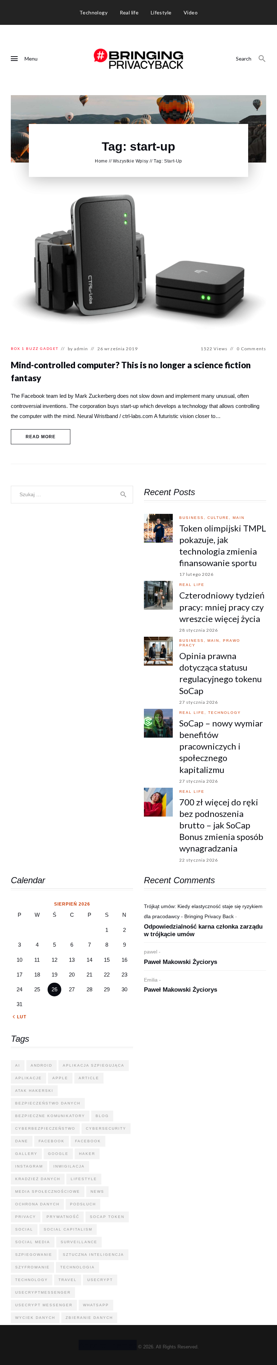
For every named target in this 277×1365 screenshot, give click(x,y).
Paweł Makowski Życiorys (180, 962)
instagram (29, 1166)
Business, (193, 518)
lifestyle (84, 1179)
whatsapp (96, 1305)
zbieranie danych (89, 1318)
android (41, 1065)
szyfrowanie (32, 1267)
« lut (19, 1016)
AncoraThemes (108, 1345)
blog (102, 1116)
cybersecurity (106, 1128)
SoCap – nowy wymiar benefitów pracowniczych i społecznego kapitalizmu (221, 746)
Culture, (220, 518)
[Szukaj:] (72, 494)
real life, (193, 713)
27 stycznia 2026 (198, 702)
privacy (25, 1217)
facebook (52, 1141)
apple (60, 1078)
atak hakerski (34, 1091)
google (58, 1154)
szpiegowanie (33, 1255)
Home (101, 161)
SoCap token (107, 1217)
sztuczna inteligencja (93, 1255)
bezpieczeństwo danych (47, 1103)
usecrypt (100, 1280)
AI (17, 1065)
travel (67, 1280)
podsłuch (83, 1204)
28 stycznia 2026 (198, 630)
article (89, 1078)
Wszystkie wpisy (131, 161)
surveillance (79, 1242)
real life (192, 585)
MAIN (239, 518)
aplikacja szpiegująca (93, 1065)
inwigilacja (69, 1166)
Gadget (49, 348)
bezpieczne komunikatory (50, 1116)
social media (32, 1242)
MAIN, (215, 641)
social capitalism (68, 1229)
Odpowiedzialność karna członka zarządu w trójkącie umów (203, 930)
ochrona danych (37, 1204)
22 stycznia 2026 (198, 860)
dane (21, 1141)
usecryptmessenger (43, 1292)
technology (224, 713)
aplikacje (28, 1078)
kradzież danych (37, 1179)
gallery (26, 1154)
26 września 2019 (117, 348)
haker (87, 1154)
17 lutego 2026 (196, 574)
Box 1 (18, 348)
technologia (77, 1267)
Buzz (32, 348)
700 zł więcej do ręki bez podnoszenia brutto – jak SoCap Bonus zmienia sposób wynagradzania (221, 825)
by (78, 348)
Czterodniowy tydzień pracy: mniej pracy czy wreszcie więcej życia (221, 606)
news (97, 1191)
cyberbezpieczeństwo (45, 1128)
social (24, 1229)
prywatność (63, 1217)
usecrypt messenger (43, 1305)
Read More (41, 436)
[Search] (262, 59)
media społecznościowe (47, 1191)
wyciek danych (35, 1318)
